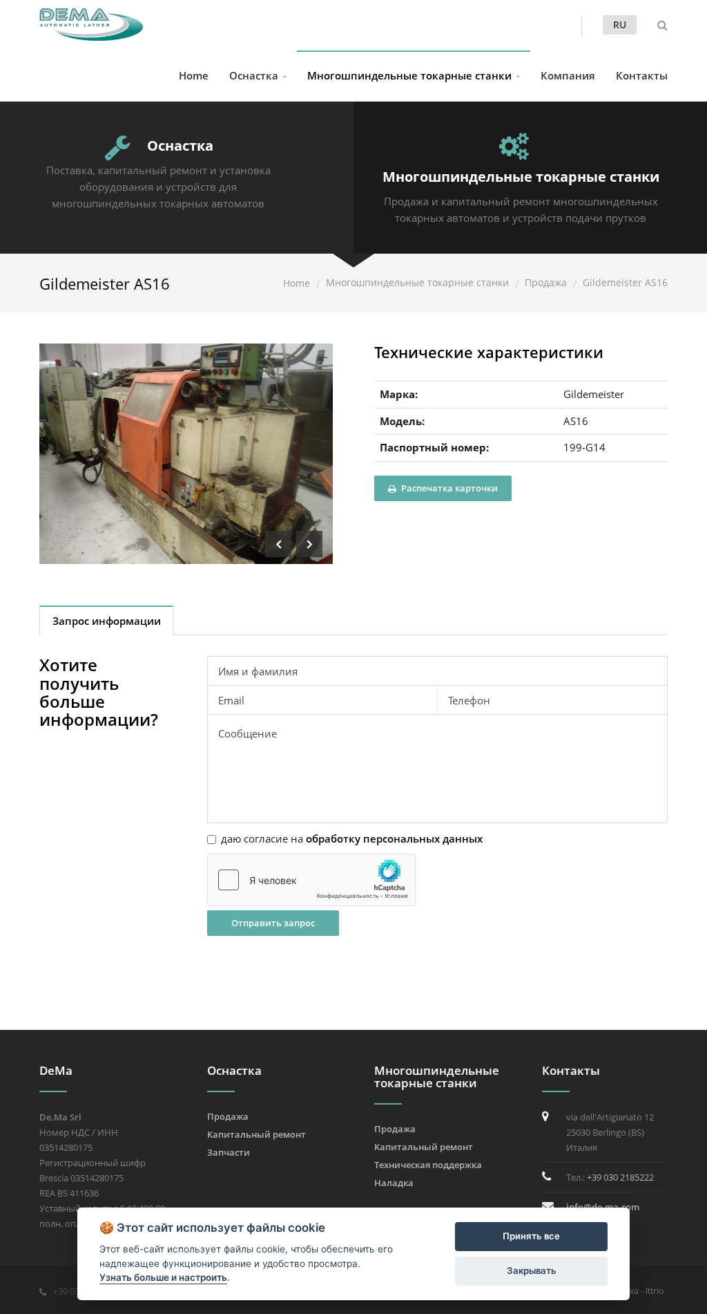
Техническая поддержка (428, 1164)
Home (194, 75)
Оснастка (253, 75)
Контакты (642, 75)
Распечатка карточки (448, 488)
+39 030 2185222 (620, 1177)
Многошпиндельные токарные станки (409, 75)
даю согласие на (352, 838)
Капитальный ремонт (256, 1134)
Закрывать (531, 1270)
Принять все (531, 1235)
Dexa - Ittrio (641, 1290)
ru (619, 24)
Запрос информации (106, 621)
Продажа (546, 282)
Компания (568, 75)
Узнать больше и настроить (163, 1277)
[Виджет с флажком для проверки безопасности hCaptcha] (311, 880)
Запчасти (228, 1152)
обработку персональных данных (394, 838)
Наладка (394, 1182)
